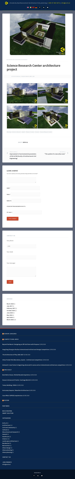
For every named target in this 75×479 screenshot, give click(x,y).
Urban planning (7, 450)
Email (8, 194)
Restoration (6, 445)
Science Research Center (46, 132)
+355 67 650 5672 (54, 3)
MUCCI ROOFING (7, 411)
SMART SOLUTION (7, 413)
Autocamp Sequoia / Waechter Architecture (15, 390)
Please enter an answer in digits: (16, 206)
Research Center (30, 132)
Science (37, 132)
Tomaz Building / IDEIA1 (9, 385)
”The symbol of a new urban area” (54, 153)
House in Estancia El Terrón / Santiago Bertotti (16, 380)
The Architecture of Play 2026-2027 (12, 355)
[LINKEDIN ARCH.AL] (37, 475)
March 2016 (10, 320)
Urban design (6, 448)
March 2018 (10, 304)
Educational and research (21, 59)
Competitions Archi (11, 339)
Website (9, 201)
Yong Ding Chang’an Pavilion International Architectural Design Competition (25, 349)
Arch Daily (8, 370)
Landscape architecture (9, 441)
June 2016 (10, 313)
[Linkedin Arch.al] (43, 7)
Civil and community (8, 427)
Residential (5, 443)
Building (9, 132)
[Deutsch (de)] (36, 7)
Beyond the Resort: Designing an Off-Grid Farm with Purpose (20, 344)
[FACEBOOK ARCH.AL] (34, 475)
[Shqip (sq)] (33, 7)
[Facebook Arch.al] (39, 7)
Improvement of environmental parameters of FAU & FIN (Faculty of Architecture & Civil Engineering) (23, 155)
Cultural (4, 430)
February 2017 (11, 308)
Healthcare (5, 436)
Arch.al (18, 76)
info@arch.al (65, 3)
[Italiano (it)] (30, 7)
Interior (4, 439)
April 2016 (10, 317)
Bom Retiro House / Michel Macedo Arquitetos (16, 375)
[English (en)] (28, 7)
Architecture (11, 59)
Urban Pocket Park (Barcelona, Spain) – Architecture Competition (22, 360)
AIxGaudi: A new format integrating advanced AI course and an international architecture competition (33, 365)
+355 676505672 (7, 462)
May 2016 (9, 315)
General (4, 434)
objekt (23, 132)
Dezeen (6, 400)
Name (8, 188)
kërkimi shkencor (16, 132)
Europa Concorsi (10, 334)
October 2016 (11, 310)
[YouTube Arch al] (47, 7)
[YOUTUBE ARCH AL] (41, 475)
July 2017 (9, 306)
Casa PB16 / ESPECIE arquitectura (12, 395)
